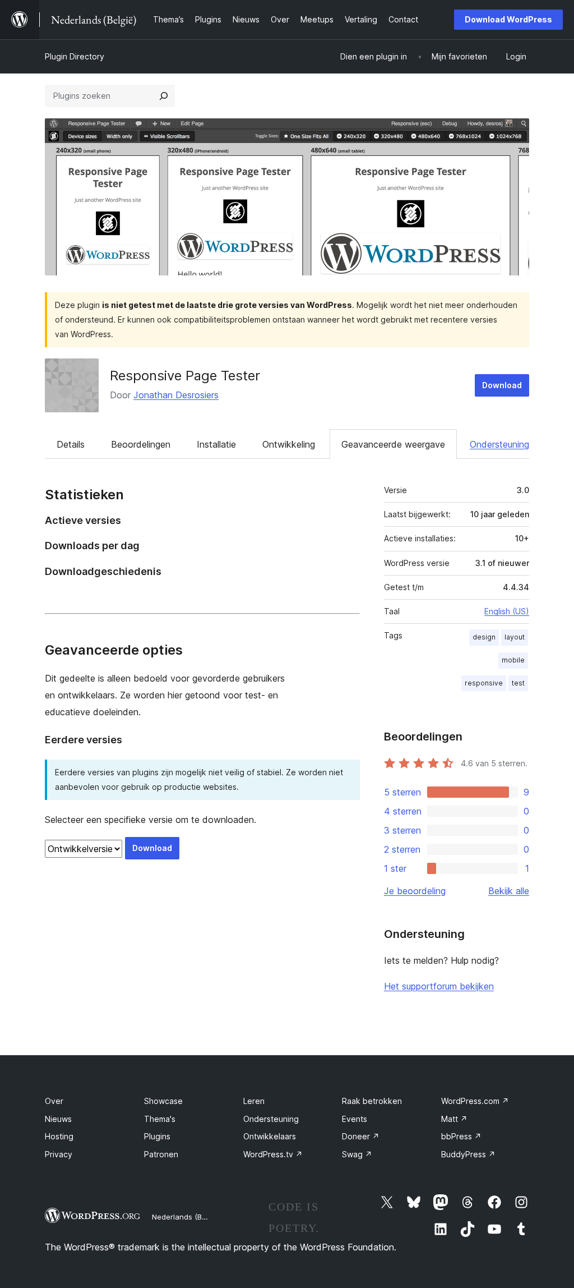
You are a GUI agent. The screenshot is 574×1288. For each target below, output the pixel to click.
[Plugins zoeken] (163, 96)
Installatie (216, 444)
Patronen (161, 1154)
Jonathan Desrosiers (176, 395)
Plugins (157, 1136)
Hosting (59, 1136)
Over (54, 1101)
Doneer (360, 1136)
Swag (357, 1154)
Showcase (163, 1101)
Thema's (159, 1119)
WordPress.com (475, 1101)
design (484, 637)
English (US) (506, 611)
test (518, 683)
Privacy (58, 1154)
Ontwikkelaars (269, 1136)
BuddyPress (468, 1154)
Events (354, 1119)
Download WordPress (508, 19)
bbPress (461, 1136)
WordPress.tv (273, 1154)
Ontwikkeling (288, 444)
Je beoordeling (415, 890)
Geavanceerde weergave (393, 444)
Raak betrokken (372, 1101)
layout (514, 637)
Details (71, 444)
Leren (254, 1101)
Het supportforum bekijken (439, 986)
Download (502, 385)
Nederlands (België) (186, 1216)
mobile (513, 660)
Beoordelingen (140, 444)
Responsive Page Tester (185, 375)
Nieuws (58, 1119)
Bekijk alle (508, 890)
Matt (454, 1119)
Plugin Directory (74, 56)
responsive (484, 683)
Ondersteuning (499, 444)
